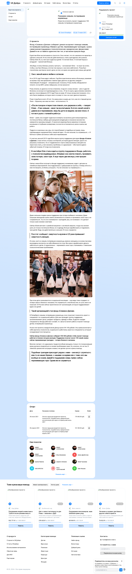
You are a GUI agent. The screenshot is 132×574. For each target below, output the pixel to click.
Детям (43, 540)
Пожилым (44, 547)
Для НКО (9, 554)
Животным (44, 551)
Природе (44, 554)
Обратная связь (12, 551)
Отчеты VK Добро (13, 544)
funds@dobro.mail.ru (109, 539)
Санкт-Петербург (66, 32)
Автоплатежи (75, 554)
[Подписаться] (120, 569)
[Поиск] (115, 3)
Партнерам (10, 558)
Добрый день (75, 547)
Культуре (44, 558)
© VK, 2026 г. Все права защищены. (18, 569)
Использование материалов (16, 547)
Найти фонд (75, 540)
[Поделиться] (90, 32)
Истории (74, 551)
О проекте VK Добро (14, 540)
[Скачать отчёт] (89, 416)
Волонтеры (75, 544)
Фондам (43, 562)
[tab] (40, 484)
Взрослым (44, 544)
